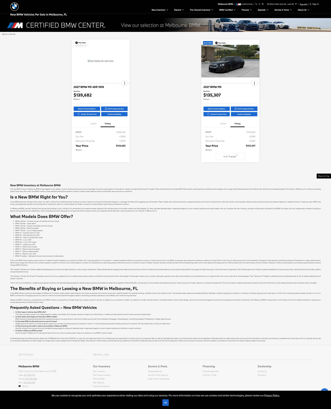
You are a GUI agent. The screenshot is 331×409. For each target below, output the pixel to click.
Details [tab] (94, 123)
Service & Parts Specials (158, 375)
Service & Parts (157, 366)
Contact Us (262, 371)
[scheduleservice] (259, 4)
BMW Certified (99, 379)
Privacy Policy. (272, 395)
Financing (209, 366)
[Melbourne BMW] (28, 6)
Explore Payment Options (87, 109)
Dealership (264, 366)
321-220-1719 (29, 375)
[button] (80, 43)
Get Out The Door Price (89, 114)
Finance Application (211, 371)
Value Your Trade (209, 375)
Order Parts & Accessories (159, 379)
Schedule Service (155, 371)
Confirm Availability (114, 114)
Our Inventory (101, 366)
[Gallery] (165, 25)
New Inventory (99, 371)
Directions (262, 375)
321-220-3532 (31, 379)
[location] (295, 4)
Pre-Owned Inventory (102, 375)
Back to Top (323, 176)
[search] (256, 4)
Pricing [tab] (108, 123)
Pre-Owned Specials (101, 386)
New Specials (98, 382)
